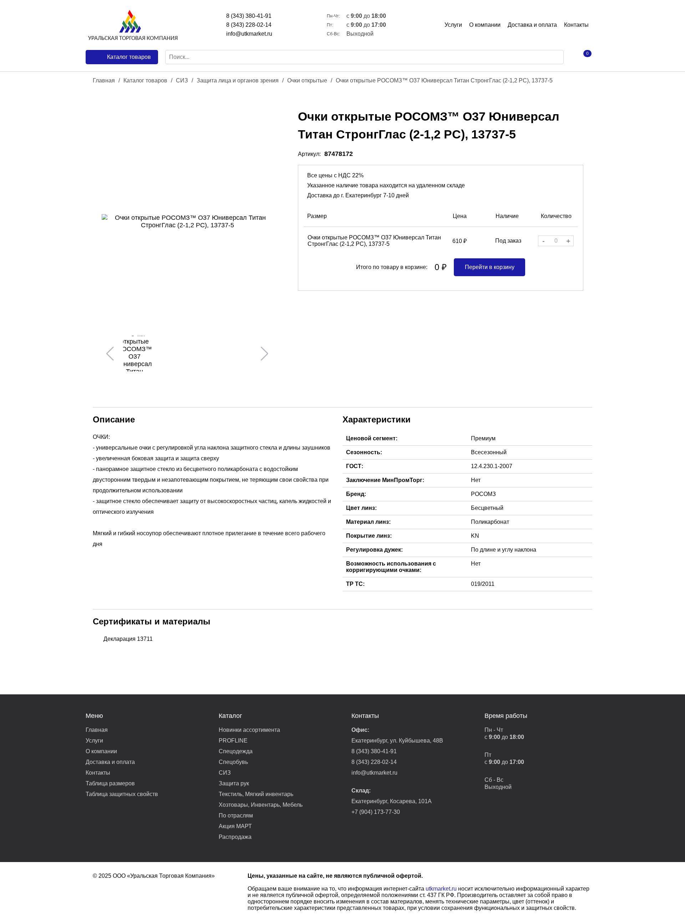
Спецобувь (233, 762)
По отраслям (236, 815)
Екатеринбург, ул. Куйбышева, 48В (397, 741)
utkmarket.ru (441, 889)
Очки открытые (307, 80)
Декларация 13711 (128, 639)
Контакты (576, 25)
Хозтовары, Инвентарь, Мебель (261, 805)
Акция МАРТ (235, 826)
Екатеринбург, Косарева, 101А (391, 801)
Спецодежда (236, 751)
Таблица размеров (110, 783)
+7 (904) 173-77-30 (375, 812)
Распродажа (235, 837)
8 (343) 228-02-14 (249, 25)
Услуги (453, 25)
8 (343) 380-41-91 (249, 16)
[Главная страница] (132, 25)
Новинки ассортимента (249, 730)
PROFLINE (233, 741)
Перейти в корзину (489, 267)
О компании (485, 25)
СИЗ (182, 80)
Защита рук (234, 783)
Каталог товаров (145, 80)
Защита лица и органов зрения (238, 80)
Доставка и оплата (532, 25)
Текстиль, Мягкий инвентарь (256, 794)
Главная (104, 80)
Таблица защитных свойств (122, 794)
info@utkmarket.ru (249, 34)
